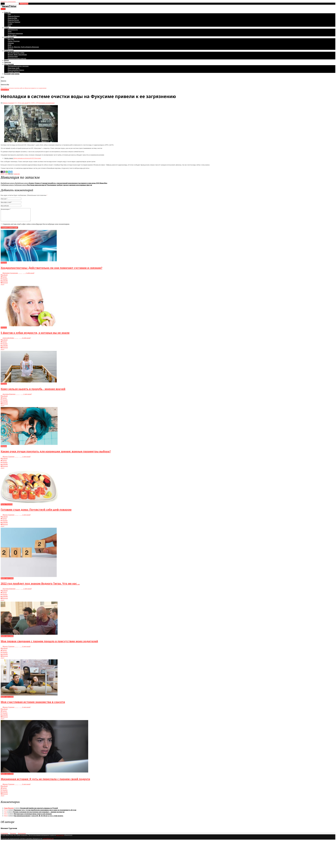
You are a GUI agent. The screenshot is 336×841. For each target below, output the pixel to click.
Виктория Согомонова (10, 273)
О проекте (4, 833)
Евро (9, 14)
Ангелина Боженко (9, 394)
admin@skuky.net (48, 838)
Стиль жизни (9, 37)
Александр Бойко (8, 338)
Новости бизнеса (14, 16)
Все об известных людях (16, 53)
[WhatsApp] (7, 172)
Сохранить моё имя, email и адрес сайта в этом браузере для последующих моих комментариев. (36, 224)
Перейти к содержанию (8, 1)
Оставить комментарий (47, 103)
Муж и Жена (12, 35)
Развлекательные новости (17, 58)
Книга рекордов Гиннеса (16, 70)
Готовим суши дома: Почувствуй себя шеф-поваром (36, 509)
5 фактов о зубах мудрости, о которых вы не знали (35, 333)
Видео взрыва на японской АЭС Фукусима (27, 158)
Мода (9, 45)
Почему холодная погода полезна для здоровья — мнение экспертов (38, 812)
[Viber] (4, 172)
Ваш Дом (11, 39)
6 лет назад (22, 646)
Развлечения (9, 51)
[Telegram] (11, 172)
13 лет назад (24, 103)
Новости (7, 12)
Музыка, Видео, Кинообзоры (17, 55)
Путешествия (13, 56)
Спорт (10, 24)
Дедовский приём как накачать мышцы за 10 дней (39, 808)
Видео (6, 60)
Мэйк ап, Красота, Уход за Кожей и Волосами (23, 47)
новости (17, 174)
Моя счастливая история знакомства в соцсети (33, 702)
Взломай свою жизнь (11, 74)
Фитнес (10, 49)
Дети (9, 32)
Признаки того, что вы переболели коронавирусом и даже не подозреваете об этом (45, 810)
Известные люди (13, 68)
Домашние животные (15, 33)
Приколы (7, 62)
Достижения (9, 64)
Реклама (13, 833)
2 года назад (26, 273)
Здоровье (11, 43)
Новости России (13, 20)
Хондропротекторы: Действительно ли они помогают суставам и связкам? (51, 268)
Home (2, 77)
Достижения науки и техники (18, 66)
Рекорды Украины (14, 72)
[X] (2, 172)
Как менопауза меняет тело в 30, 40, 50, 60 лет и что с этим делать (38, 816)
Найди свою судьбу (7, 578)
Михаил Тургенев (8, 103)
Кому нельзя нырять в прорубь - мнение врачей (33, 389)
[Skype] (9, 172)
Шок (9, 26)
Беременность (13, 30)
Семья (6, 28)
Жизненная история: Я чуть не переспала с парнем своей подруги (45, 779)
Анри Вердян (9, 808)
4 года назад (22, 338)
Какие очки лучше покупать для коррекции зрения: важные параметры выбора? (56, 451)
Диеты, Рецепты (14, 41)
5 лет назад (23, 394)
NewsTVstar (60, 835)
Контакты (22, 833)
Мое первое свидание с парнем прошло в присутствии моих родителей (49, 641)
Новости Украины (14, 22)
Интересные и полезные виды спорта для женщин (33, 814)
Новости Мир (12, 18)
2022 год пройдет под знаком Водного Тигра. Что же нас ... (40, 583)
